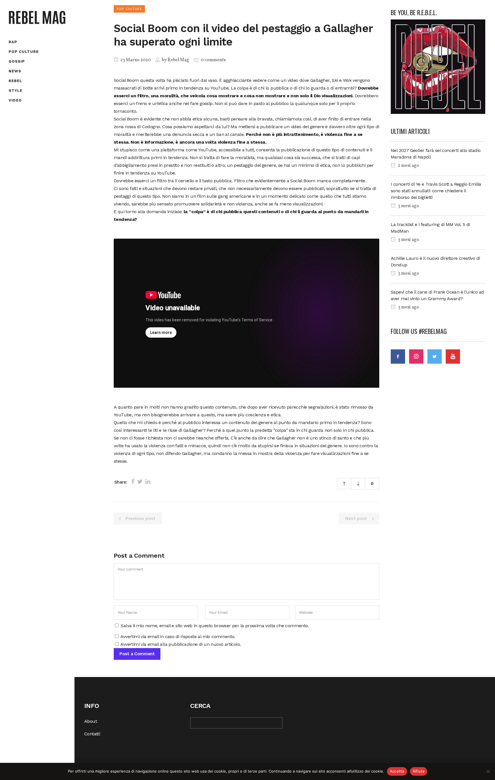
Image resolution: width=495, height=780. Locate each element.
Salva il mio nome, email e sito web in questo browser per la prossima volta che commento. (215, 625)
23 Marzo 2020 (135, 60)
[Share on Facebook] (132, 481)
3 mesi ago (408, 206)
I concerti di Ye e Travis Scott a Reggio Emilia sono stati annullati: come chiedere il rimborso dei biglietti (436, 190)
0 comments (213, 60)
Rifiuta (419, 771)
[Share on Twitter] (140, 481)
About (90, 721)
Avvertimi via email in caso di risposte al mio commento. (177, 636)
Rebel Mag (178, 60)
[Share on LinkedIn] (148, 481)
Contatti (92, 734)
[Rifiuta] (488, 771)
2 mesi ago (408, 166)
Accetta (397, 771)
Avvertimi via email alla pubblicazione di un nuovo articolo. (180, 644)
